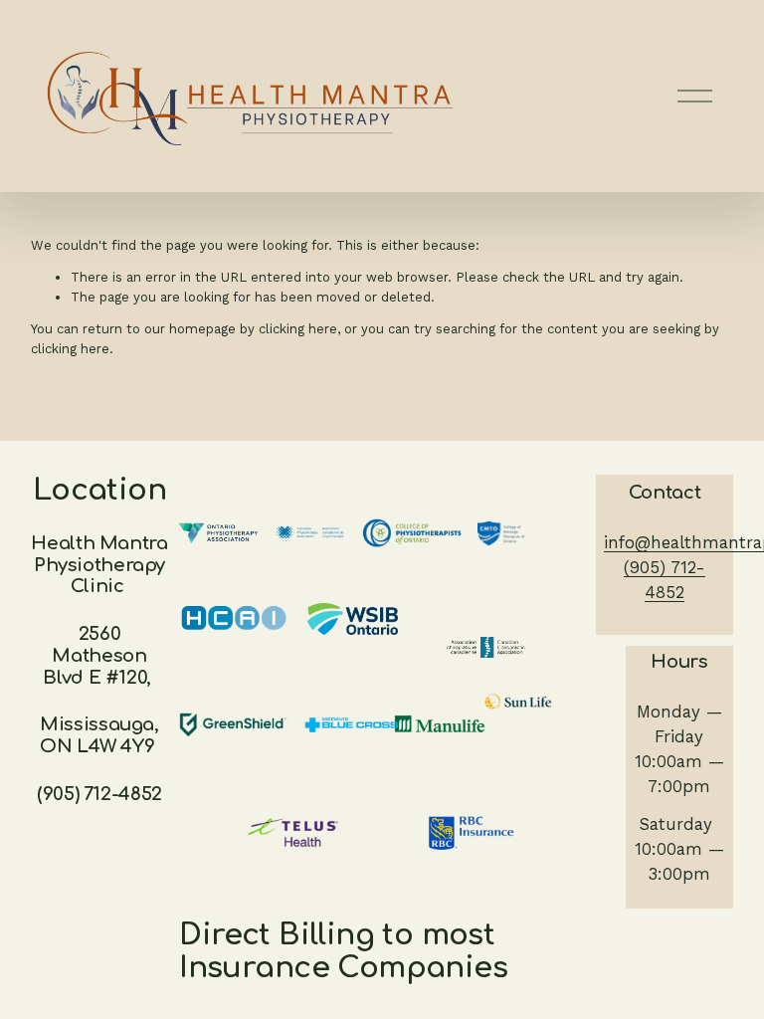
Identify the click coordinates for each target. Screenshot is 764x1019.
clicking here (298, 328)
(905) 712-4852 (664, 579)
